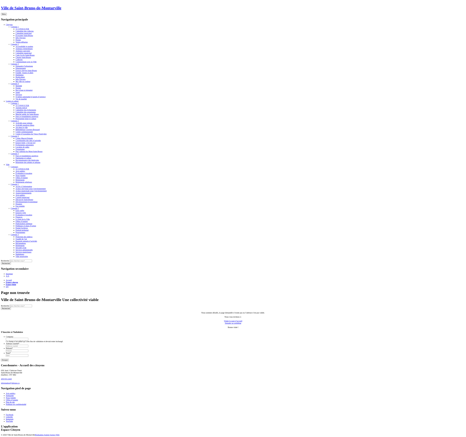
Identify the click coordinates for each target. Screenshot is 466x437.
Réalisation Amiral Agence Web (47, 435)
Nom (8, 353)
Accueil (9, 280)
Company (9, 337)
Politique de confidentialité (16, 404)
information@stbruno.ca (10, 383)
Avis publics (10, 393)
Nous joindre (11, 398)
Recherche (5, 261)
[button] (9, 274)
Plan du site (10, 402)
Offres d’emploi (12, 400)
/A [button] (7, 276)
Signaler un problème (233, 323)
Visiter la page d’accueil (233, 321)
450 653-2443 (6, 379)
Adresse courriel (12, 344)
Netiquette (10, 396)
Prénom (9, 348)
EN (7, 287)
